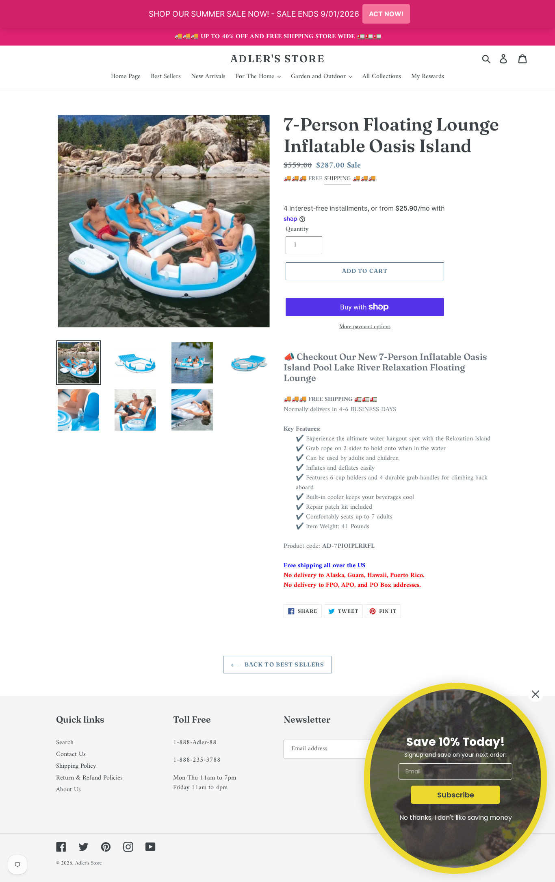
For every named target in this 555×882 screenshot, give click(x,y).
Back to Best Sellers (284, 664)
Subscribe (455, 795)
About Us (68, 789)
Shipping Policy (76, 766)
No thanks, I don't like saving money (455, 817)
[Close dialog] (535, 694)
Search (65, 742)
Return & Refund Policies (89, 778)
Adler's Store (277, 58)
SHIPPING (337, 178)
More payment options (364, 326)
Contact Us (71, 754)
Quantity (297, 229)
